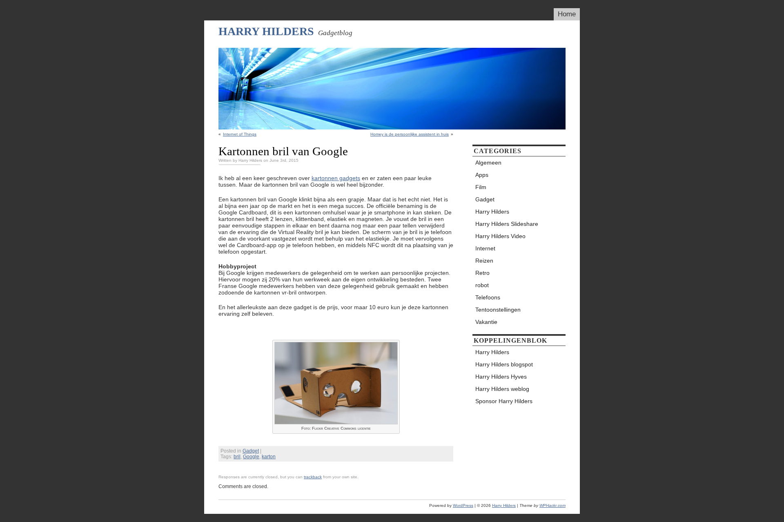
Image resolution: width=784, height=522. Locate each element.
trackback (313, 477)
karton (269, 457)
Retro (482, 273)
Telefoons (487, 297)
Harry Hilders (266, 31)
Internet (485, 248)
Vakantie (486, 322)
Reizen (484, 260)
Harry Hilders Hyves (501, 376)
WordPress (463, 505)
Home (567, 14)
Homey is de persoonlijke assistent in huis (409, 134)
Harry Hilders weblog (502, 389)
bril (237, 457)
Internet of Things (239, 134)
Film (480, 187)
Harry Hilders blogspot (504, 364)
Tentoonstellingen (498, 309)
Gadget (251, 451)
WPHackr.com (552, 505)
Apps (481, 175)
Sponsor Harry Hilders (503, 401)
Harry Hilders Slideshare (506, 224)
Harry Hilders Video (500, 236)
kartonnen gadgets (336, 178)
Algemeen (488, 162)
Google (251, 457)
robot (482, 285)
